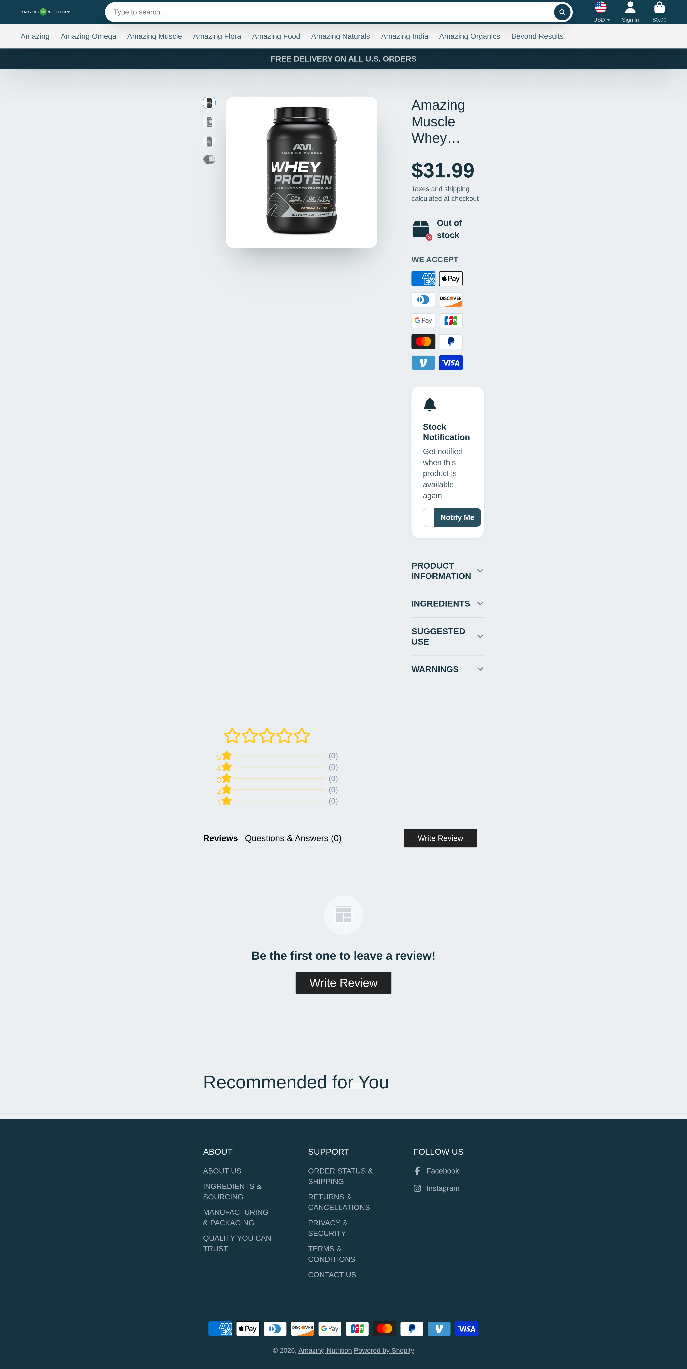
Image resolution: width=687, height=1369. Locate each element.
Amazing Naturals (340, 36)
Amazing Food (276, 36)
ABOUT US (222, 1171)
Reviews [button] (220, 838)
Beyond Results (537, 36)
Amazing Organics (469, 36)
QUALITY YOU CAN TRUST (237, 1243)
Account (630, 12)
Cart (659, 12)
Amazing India (404, 36)
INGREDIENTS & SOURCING (232, 1191)
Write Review (440, 838)
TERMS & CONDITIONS (331, 1254)
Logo (46, 12)
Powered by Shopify (384, 1350)
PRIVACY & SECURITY (327, 1228)
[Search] (562, 12)
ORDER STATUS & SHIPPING (340, 1176)
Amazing (35, 36)
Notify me (457, 517)
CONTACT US (332, 1274)
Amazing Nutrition (325, 1350)
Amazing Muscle (154, 36)
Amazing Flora (217, 36)
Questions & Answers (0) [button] (293, 838)
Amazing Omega (88, 36)
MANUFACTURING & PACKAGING (236, 1217)
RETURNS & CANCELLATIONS (339, 1202)
